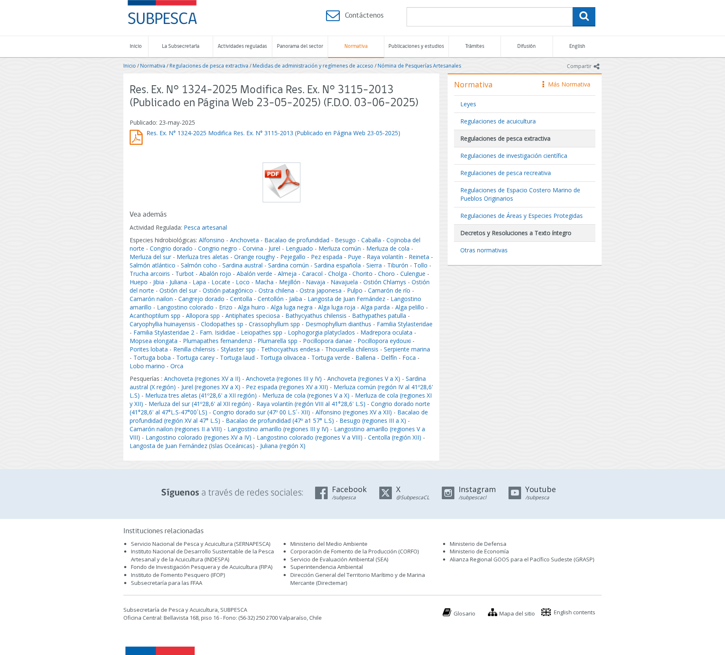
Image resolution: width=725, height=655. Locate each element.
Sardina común (288, 265)
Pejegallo (292, 257)
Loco (243, 282)
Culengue (412, 274)
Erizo (225, 307)
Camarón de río (389, 290)
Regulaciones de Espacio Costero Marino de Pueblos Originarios (520, 194)
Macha (264, 282)
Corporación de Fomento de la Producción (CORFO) (354, 551)
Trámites (474, 46)
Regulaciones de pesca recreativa (505, 173)
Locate (220, 282)
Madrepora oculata (386, 332)
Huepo (139, 282)
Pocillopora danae (327, 341)
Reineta (419, 257)
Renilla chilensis (194, 349)
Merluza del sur (150, 257)
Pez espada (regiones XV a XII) (287, 387)
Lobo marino (147, 366)
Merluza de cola (387, 248)
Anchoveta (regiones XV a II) (202, 379)
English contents (574, 612)
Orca (176, 366)
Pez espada (326, 257)
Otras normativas (484, 250)
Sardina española (337, 265)
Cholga (337, 274)
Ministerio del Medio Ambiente (329, 544)
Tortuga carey (195, 358)
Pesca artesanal (205, 227)
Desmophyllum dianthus (338, 324)
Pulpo (354, 290)
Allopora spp (203, 316)
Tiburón (397, 265)
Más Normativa (567, 84)
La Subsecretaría (180, 46)
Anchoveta (244, 240)
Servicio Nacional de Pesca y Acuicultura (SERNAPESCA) (200, 544)
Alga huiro (251, 307)
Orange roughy (254, 257)
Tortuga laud (237, 358)
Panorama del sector (300, 46)
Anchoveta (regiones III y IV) (284, 379)
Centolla (241, 299)
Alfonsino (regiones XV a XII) (354, 412)
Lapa (199, 282)
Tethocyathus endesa (290, 349)
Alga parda (375, 307)
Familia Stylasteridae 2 (163, 332)
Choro (386, 274)
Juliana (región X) (282, 446)
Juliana (178, 282)
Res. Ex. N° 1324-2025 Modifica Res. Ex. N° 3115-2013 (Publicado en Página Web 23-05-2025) (273, 133)
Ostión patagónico (228, 290)
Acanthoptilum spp (155, 316)
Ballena (365, 358)
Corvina (253, 248)
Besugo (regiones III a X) (372, 420)
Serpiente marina (407, 349)
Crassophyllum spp (274, 324)
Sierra (374, 265)
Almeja (287, 274)
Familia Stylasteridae (405, 324)
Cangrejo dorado (201, 299)
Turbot (184, 274)
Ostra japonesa (321, 290)
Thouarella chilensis (351, 349)
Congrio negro (217, 248)
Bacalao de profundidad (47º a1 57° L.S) (280, 420)
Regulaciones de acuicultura (498, 121)
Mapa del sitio (517, 613)
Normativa (356, 46)
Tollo (421, 265)
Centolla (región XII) (394, 437)
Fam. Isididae (217, 332)
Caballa (371, 240)
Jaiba (295, 299)
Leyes (468, 104)
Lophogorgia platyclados (321, 332)
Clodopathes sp (222, 324)
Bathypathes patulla (379, 316)
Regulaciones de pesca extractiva (209, 65)
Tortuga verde (330, 358)
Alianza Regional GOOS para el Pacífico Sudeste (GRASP (521, 559)
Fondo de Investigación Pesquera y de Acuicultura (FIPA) (201, 567)
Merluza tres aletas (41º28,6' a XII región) (201, 395)
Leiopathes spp (261, 332)
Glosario (464, 613)
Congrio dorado (171, 248)
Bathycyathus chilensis (316, 316)
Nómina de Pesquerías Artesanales (419, 65)
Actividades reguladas (242, 46)
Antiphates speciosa (252, 316)
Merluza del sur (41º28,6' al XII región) (200, 404)
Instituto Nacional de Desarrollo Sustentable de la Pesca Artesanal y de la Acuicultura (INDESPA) (202, 555)
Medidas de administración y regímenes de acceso (313, 65)
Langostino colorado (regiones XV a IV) (198, 437)
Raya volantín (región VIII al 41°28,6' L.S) (310, 404)
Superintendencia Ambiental (326, 567)
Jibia (158, 282)
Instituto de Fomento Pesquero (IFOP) (178, 575)
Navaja (315, 282)
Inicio (136, 46)
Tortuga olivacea (283, 358)
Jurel (274, 248)
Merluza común (339, 248)
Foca (409, 358)
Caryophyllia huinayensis (163, 324)
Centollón (271, 299)
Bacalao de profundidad (296, 240)
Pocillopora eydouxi (384, 341)
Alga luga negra (292, 307)
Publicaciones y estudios (416, 46)
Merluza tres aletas (203, 257)
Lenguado (299, 248)
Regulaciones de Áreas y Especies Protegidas (521, 216)
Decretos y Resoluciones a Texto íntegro (515, 233)
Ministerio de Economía (479, 551)
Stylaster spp (238, 349)
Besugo (345, 240)
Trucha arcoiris (150, 274)
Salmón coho (199, 265)
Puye (354, 257)
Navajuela (344, 282)
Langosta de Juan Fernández (346, 299)
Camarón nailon (152, 299)
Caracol (312, 274)
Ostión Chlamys (384, 282)
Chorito (362, 274)
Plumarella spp (277, 341)
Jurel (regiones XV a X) (210, 387)
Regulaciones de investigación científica (513, 156)
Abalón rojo (215, 274)
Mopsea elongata (153, 341)
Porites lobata (149, 349)
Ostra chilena (276, 290)
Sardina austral (242, 265)
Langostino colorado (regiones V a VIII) (309, 437)
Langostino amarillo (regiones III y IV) (278, 429)
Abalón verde (255, 274)
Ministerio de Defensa (478, 544)
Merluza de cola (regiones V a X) (305, 395)
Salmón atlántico (152, 265)
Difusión (526, 46)
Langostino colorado (185, 307)
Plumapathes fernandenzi (217, 341)
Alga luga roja (336, 307)
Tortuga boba (152, 358)
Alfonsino (211, 240)
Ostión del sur (178, 290)
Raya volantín (385, 257)
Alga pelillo (409, 307)
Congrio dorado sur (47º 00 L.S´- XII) (261, 412)
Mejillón (289, 282)
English (577, 46)
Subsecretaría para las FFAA (166, 583)
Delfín (389, 358)
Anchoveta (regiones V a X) (363, 379)
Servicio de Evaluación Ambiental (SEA (338, 559)
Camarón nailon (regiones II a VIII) (176, 429)
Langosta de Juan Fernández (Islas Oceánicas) (192, 446)
